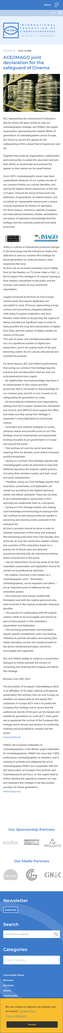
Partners (8, 980)
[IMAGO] (29, 30)
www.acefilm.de (12, 737)
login (53, 12)
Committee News (13, 975)
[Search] (60, 12)
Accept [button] (32, 1024)
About (7, 990)
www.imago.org (12, 791)
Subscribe (10, 909)
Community (10, 995)
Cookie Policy (28, 1011)
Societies (8, 985)
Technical (9, 51)
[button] (51, 5)
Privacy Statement (16, 1016)
